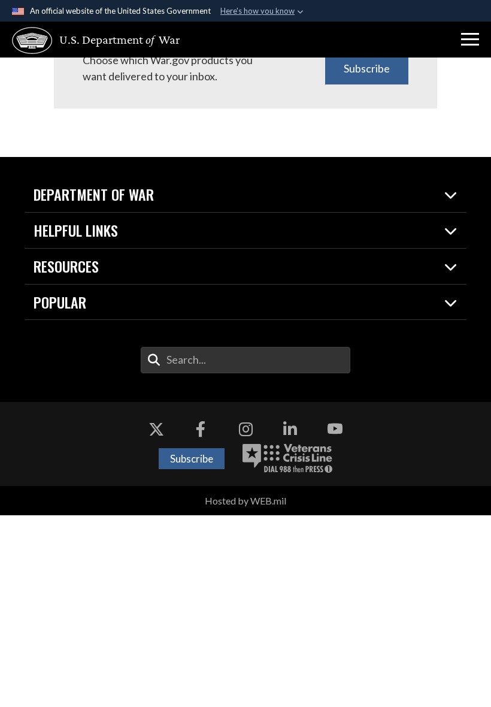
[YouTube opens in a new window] (335, 429)
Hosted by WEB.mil (245, 500)
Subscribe (367, 68)
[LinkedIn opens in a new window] (290, 429)
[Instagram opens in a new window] (245, 429)
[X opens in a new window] (156, 429)
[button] (470, 39)
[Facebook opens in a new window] (201, 429)
